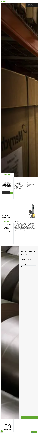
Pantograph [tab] (6, 221)
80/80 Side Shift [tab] (7, 238)
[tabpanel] (25, 230)
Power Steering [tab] (7, 224)
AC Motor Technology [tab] (6, 228)
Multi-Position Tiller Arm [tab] (7, 242)
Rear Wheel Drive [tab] (7, 235)
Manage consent (2, 431)
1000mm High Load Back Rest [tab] (7, 232)
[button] (33, 1)
